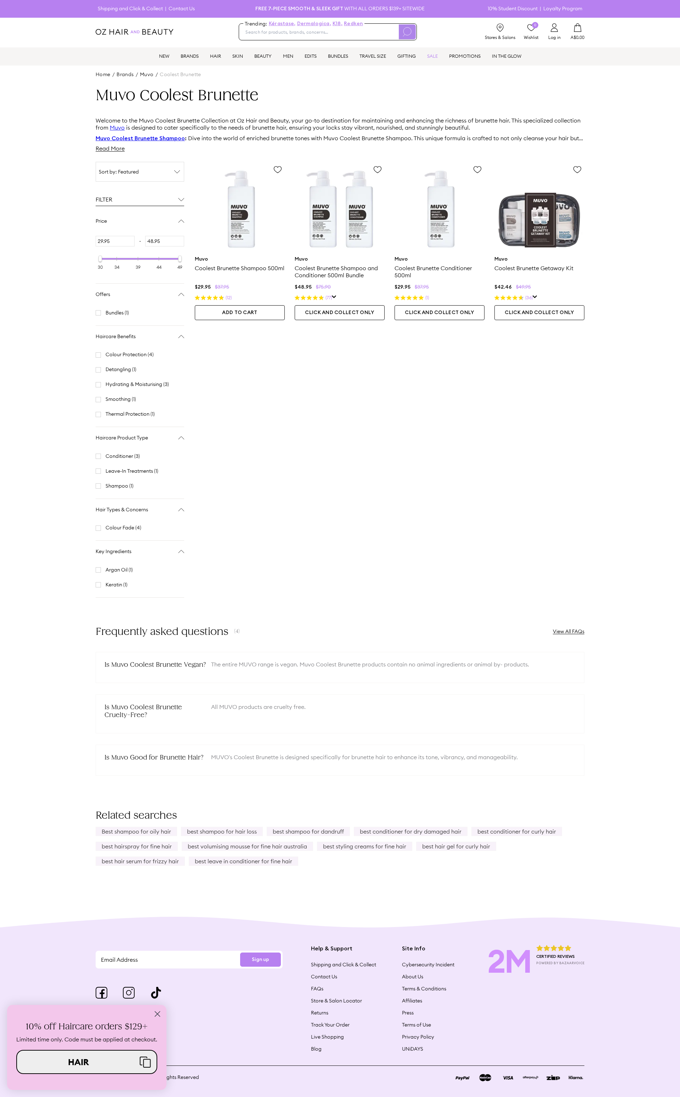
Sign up (260, 959)
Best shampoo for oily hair (136, 831)
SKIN (237, 56)
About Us (412, 976)
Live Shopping (327, 1037)
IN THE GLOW (506, 56)
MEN (288, 56)
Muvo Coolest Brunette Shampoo (140, 138)
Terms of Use (416, 1025)
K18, (337, 23)
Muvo (117, 127)
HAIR (215, 56)
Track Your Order (330, 1025)
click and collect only (339, 312)
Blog (316, 1049)
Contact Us (182, 9)
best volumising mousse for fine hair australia (247, 846)
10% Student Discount (513, 9)
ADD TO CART (239, 312)
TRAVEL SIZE (372, 56)
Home (103, 74)
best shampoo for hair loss (222, 831)
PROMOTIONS (465, 56)
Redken (353, 23)
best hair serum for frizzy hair (140, 861)
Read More (110, 148)
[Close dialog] (157, 1014)
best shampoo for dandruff (308, 831)
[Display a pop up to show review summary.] (334, 298)
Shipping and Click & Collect (130, 9)
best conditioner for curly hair (516, 831)
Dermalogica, (314, 23)
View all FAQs (568, 631)
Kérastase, (282, 23)
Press (408, 1013)
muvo (147, 74)
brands (125, 74)
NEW (164, 56)
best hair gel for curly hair (456, 846)
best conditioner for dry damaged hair (410, 831)
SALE (432, 56)
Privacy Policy (418, 1037)
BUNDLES (338, 56)
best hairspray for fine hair (137, 846)
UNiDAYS (412, 1049)
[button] (86, 1062)
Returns (319, 1013)
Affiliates (412, 1000)
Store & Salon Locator (336, 1000)
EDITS (311, 56)
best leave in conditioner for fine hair (243, 861)
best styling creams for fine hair (364, 846)
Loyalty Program (562, 9)
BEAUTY (263, 56)
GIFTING (406, 56)
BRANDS (190, 56)
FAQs (317, 988)
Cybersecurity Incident (428, 964)
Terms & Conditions (424, 988)
